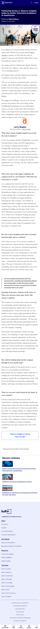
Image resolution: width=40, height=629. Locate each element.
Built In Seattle (6, 596)
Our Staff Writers (7, 531)
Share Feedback (6, 557)
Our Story (4, 524)
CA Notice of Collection (20, 620)
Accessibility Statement (20, 605)
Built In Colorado (6, 583)
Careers (3, 528)
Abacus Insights (26, 129)
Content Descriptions (8, 535)
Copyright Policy (20, 608)
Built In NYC (5, 589)
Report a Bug (5, 561)
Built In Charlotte (7, 576)
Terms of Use (20, 614)
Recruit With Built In (8, 542)
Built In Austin (6, 569)
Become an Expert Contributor (11, 546)
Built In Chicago (6, 579)
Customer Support (7, 554)
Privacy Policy (20, 611)
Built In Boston (6, 572)
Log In (36, 2)
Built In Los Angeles (7, 586)
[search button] (31, 2)
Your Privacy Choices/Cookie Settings (20, 617)
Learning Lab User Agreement (20, 603)
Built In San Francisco (8, 593)
